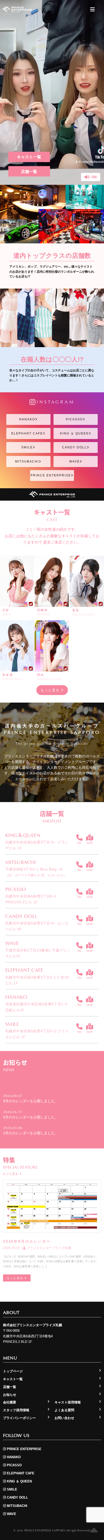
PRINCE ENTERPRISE (51, 475)
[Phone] (79, 837)
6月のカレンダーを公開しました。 (30, 1117)
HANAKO (27, 419)
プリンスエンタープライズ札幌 (48, 1248)
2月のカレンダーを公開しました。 (30, 1133)
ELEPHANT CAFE (27, 433)
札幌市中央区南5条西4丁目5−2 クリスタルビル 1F (37, 1034)
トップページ (13, 1371)
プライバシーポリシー (19, 1418)
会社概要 (9, 1402)
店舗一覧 (29, 171)
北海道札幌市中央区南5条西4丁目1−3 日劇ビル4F (36, 1007)
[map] (89, 837)
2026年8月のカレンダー (26, 1241)
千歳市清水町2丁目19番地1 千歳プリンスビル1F (37, 953)
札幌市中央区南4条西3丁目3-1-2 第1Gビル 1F (37, 980)
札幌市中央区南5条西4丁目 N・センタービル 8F (37, 926)
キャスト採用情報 (68, 1402)
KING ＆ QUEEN (74, 433)
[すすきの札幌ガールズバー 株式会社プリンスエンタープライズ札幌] (17, 9)
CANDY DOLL (74, 447)
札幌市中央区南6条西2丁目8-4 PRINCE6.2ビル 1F (30, 899)
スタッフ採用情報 (16, 1410)
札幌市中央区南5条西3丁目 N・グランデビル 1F (37, 845)
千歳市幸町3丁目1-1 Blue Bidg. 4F (36, 872)
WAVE (74, 461)
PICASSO (74, 419)
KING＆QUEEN (23, 835)
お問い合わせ (64, 1418)
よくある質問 (64, 1410)
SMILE (27, 447)
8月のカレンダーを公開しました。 (30, 1101)
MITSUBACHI (27, 461)
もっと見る (51, 690)
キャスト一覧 (29, 157)
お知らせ (9, 1395)
